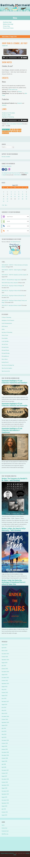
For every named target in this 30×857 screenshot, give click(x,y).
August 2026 (4, 644)
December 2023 (5, 677)
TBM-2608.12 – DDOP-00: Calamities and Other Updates (14, 274)
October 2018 (5, 758)
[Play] (4, 58)
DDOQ (3, 329)
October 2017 (5, 773)
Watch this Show (5, 133)
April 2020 (4, 737)
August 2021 (4, 704)
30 (3, 201)
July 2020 (4, 728)
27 (18, 199)
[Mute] (21, 58)
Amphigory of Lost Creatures (8, 320)
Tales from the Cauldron (7, 368)
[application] (15, 57)
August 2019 (4, 746)
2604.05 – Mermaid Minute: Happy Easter (11, 279)
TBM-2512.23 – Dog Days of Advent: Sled (11, 290)
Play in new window (11, 123)
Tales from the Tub (6, 129)
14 (22, 194)
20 (18, 196)
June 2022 (4, 698)
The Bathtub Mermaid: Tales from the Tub (11, 173)
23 (3, 199)
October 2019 (5, 743)
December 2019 (5, 740)
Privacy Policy (6, 26)
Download (19, 123)
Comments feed (5, 831)
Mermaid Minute (5, 350)
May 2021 (4, 710)
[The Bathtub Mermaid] (15, 13)
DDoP (16, 129)
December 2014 (5, 800)
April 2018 (4, 767)
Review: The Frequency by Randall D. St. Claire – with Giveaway (15, 479)
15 (26, 194)
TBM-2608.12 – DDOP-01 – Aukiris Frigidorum (12, 269)
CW (13, 129)
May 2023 (4, 689)
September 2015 (5, 794)
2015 (11, 129)
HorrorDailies (5, 338)
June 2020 (4, 731)
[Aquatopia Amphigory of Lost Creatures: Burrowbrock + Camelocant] (15, 459)
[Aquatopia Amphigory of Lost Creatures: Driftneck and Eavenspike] (15, 418)
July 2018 (4, 764)
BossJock (19, 103)
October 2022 (5, 692)
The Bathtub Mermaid (15, 241)
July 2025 (4, 665)
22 (26, 196)
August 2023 (4, 686)
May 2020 (4, 734)
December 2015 (5, 791)
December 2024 (5, 671)
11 (11, 194)
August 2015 (4, 797)
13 (18, 194)
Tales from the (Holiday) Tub (8, 365)
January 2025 (5, 668)
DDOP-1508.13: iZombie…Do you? (14, 43)
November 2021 (5, 701)
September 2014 (5, 803)
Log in (3, 825)
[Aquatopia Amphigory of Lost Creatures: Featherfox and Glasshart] (15, 395)
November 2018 (5, 755)
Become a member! (6, 156)
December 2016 (5, 779)
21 (22, 196)
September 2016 (5, 785)
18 (11, 196)
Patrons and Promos (8, 28)
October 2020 (5, 719)
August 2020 (4, 725)
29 (26, 199)
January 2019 (5, 749)
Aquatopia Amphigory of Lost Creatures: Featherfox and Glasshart (14, 382)
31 (7, 201)
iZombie (19, 131)
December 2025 (5, 653)
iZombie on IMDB (6, 115)
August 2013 (4, 815)
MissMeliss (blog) (7, 22)
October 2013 (5, 812)
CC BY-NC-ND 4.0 (17, 174)
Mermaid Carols (5, 347)
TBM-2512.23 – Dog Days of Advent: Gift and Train (13, 295)
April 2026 (4, 647)
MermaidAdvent (5, 356)
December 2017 (5, 770)
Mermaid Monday (6, 353)
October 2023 (5, 680)
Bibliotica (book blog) (8, 24)
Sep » (6, 205)
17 (7, 196)
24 (7, 199)
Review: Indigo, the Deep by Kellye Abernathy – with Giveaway (14, 529)
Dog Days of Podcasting (8, 117)
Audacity (4, 105)
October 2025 (5, 656)
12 (14, 194)
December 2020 (5, 716)
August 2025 (4, 662)
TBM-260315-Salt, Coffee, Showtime (10, 282)
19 (14, 196)
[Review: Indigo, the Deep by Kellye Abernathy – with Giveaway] (15, 572)
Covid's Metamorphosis (7, 323)
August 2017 (4, 776)
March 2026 (4, 650)
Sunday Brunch (5, 362)
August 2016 (4, 788)
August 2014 (4, 806)
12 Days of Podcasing (6, 317)
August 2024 (4, 674)
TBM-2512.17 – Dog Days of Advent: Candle (11, 305)
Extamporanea (14, 131)
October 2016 (5, 782)
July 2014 (4, 809)
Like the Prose (5, 344)
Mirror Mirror (5, 359)
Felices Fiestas (5, 335)
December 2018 (5, 752)
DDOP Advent (5, 326)
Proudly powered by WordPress (7, 853)
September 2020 (5, 722)
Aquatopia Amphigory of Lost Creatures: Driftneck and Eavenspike (14, 404)
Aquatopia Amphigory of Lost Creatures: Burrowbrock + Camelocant (12, 430)
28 (22, 199)
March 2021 (4, 713)
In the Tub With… (5, 341)
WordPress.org (5, 834)
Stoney (20, 91)
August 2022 (4, 695)
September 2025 (5, 659)
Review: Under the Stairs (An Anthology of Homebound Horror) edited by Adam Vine (13, 582)
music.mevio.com (13, 89)
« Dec (3, 205)
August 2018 (4, 761)
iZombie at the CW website (8, 113)
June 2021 (4, 707)
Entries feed (4, 828)
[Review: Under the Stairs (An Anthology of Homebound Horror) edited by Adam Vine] (15, 627)
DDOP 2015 (19, 129)
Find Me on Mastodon (6, 166)
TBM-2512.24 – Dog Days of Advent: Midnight (12, 285)
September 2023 (5, 683)
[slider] (25, 57)
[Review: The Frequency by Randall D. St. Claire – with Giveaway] (15, 514)
